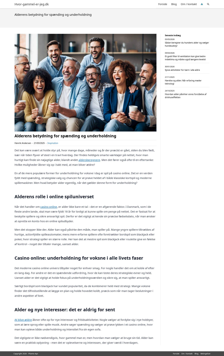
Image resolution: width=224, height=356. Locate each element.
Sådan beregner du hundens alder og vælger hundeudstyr (187, 44)
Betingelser (206, 353)
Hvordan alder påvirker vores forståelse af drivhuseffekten (185, 96)
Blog (174, 4)
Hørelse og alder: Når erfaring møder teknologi (183, 82)
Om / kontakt (189, 4)
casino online (48, 207)
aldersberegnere (89, 160)
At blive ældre (23, 320)
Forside (162, 4)
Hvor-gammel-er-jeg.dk (32, 4)
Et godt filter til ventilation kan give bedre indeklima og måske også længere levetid (185, 58)
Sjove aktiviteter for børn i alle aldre (182, 70)
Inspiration (52, 143)
